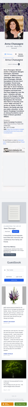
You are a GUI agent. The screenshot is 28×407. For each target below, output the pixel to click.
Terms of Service (18, 400)
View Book (7, 231)
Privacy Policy (10, 400)
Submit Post (14, 280)
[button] (14, 295)
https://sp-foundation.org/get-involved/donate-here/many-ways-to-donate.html (14, 131)
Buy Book (15, 231)
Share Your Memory (10, 254)
